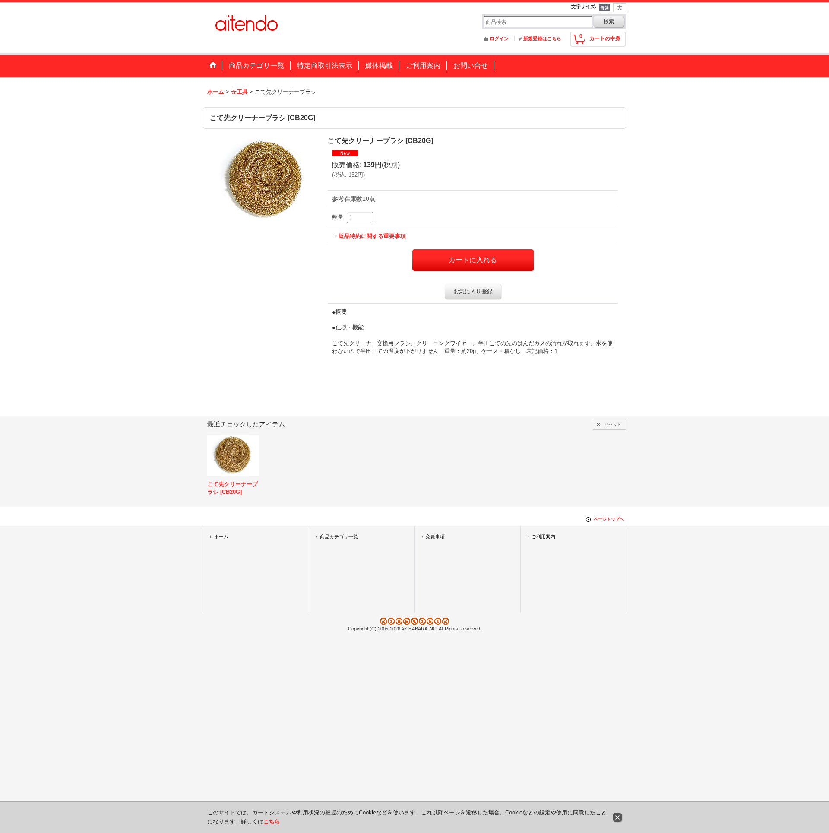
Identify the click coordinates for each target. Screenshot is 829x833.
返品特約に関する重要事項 (372, 236)
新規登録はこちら (542, 38)
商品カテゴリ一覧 (339, 536)
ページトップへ (609, 519)
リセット (612, 424)
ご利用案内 (543, 536)
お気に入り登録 (473, 291)
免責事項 (435, 536)
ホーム (221, 536)
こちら (271, 821)
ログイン (499, 38)
